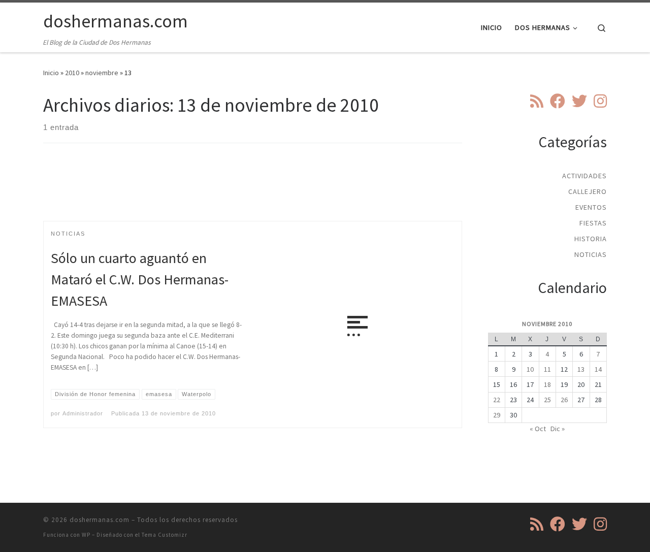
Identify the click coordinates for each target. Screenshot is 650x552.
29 (496, 414)
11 (547, 369)
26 (564, 399)
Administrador (82, 413)
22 (496, 399)
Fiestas (593, 223)
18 (547, 384)
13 (580, 369)
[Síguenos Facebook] (557, 101)
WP (86, 534)
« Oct (538, 428)
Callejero (587, 191)
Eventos (591, 207)
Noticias (590, 254)
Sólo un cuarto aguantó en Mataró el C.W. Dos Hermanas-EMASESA (140, 279)
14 (598, 369)
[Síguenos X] (579, 101)
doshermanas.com (99, 519)
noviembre (101, 72)
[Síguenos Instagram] (600, 101)
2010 (72, 72)
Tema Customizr (164, 534)
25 (547, 399)
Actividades (584, 175)
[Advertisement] (253, 191)
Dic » (557, 428)
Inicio (51, 72)
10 (530, 369)
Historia (590, 238)
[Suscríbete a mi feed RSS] (536, 101)
